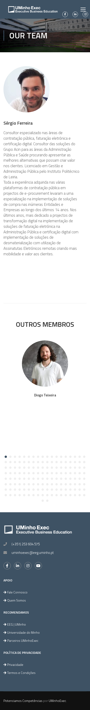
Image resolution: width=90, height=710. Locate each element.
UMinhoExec (57, 700)
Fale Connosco (17, 592)
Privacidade (15, 664)
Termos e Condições (21, 672)
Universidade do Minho (23, 632)
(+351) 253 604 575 (26, 544)
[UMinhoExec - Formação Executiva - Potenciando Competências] (32, 9)
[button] (6, 457)
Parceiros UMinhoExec (22, 640)
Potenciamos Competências (22, 700)
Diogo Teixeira (45, 395)
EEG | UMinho (16, 624)
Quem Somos (16, 600)
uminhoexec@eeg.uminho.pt (33, 552)
